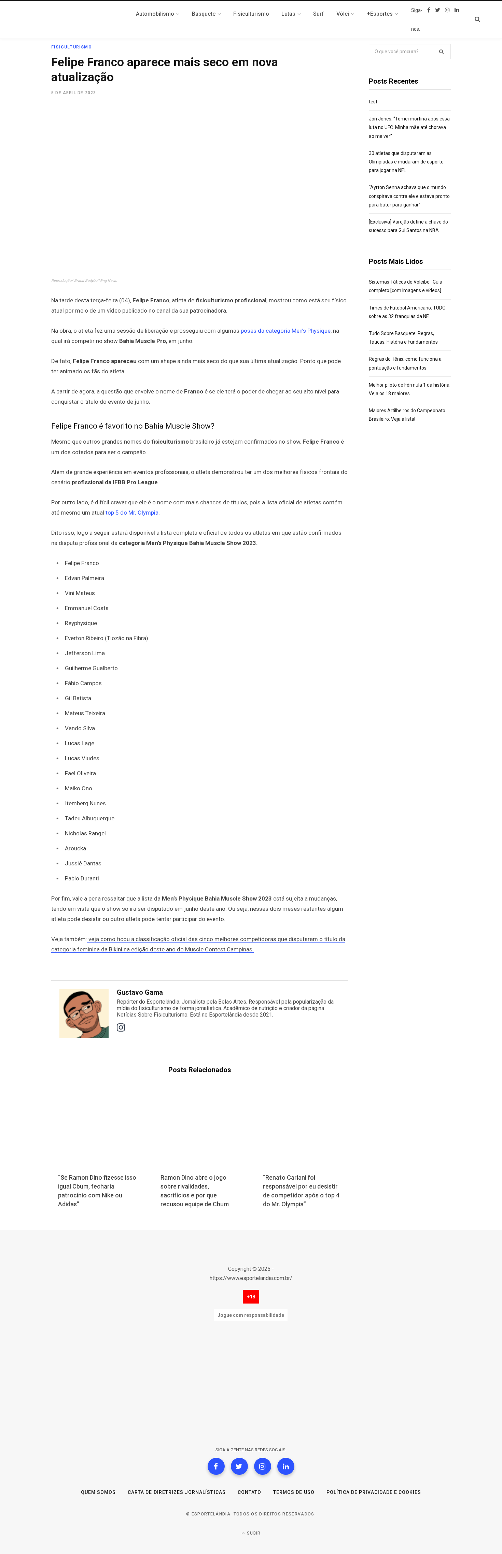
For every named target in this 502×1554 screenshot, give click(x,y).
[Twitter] (239, 1466)
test (373, 101)
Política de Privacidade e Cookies (373, 1492)
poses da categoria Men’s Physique (286, 330)
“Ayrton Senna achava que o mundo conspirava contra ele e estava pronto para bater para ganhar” (409, 196)
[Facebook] (216, 1466)
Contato (249, 1492)
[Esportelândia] (85, 19)
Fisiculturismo (71, 47)
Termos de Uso (294, 1492)
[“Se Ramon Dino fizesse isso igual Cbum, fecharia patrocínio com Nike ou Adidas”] (97, 1134)
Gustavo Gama (140, 992)
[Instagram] (262, 1466)
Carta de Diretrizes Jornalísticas (177, 1492)
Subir (253, 1533)
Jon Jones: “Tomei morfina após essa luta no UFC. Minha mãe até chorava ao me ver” (409, 127)
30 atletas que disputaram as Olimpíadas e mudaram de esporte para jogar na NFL (406, 161)
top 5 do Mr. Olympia (132, 512)
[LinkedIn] (285, 1466)
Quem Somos (98, 1492)
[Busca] (473, 19)
